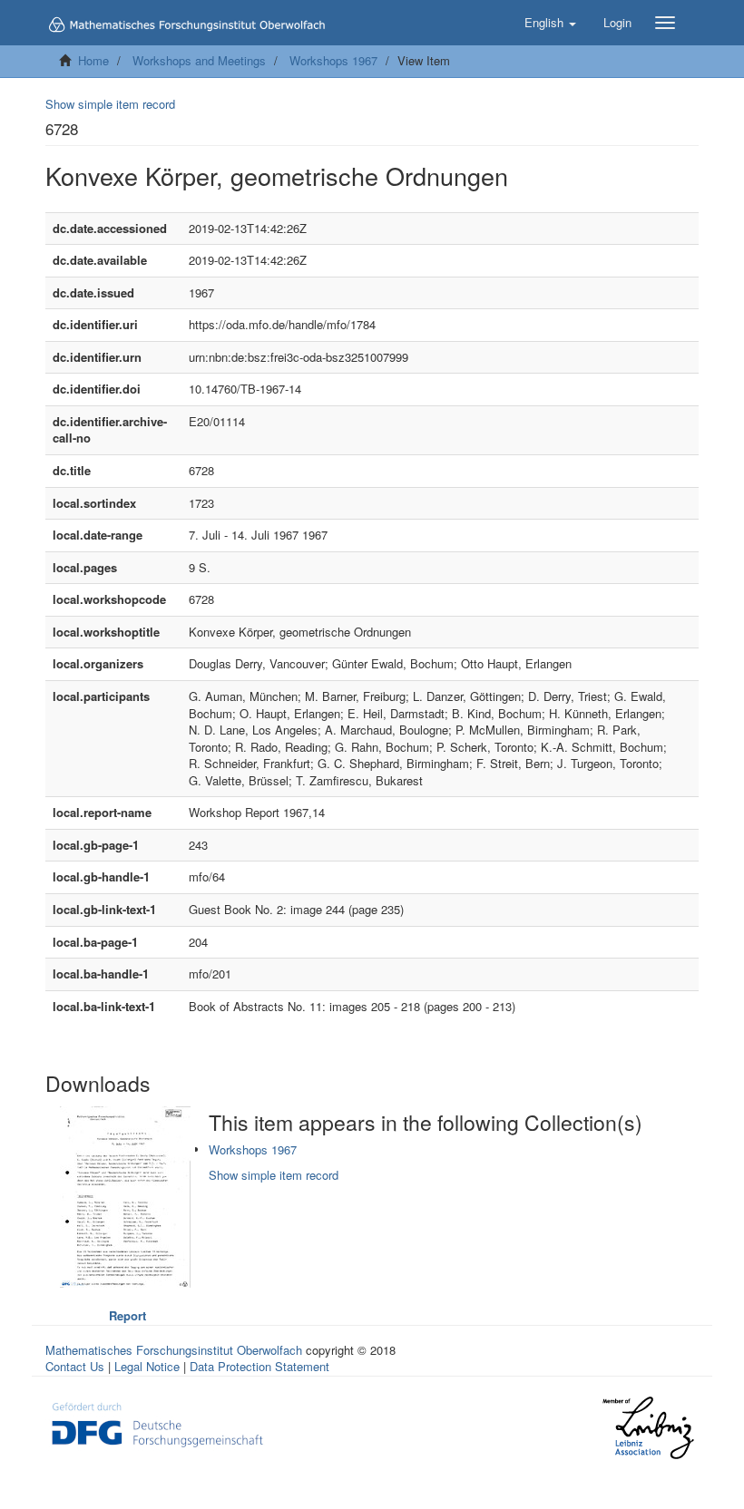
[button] (550, 22)
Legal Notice (147, 1366)
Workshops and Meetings (199, 60)
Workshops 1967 (333, 60)
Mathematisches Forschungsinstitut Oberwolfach (173, 1349)
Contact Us (74, 1366)
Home (93, 60)
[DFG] (157, 1422)
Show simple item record (110, 103)
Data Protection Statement (259, 1366)
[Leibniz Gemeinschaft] (647, 1427)
